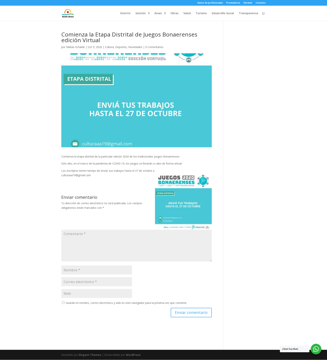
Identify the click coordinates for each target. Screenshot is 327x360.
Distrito (125, 13)
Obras (174, 13)
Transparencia (248, 13)
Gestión (140, 13)
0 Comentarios (154, 47)
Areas (158, 13)
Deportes (121, 47)
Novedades (135, 47)
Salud (187, 13)
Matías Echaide (75, 47)
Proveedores (233, 3)
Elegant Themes (90, 355)
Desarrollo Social (223, 13)
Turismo (201, 13)
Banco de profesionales (210, 3)
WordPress (133, 355)
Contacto (261, 3)
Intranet (248, 3)
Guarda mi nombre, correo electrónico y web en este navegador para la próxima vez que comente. (126, 303)
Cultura (109, 47)
